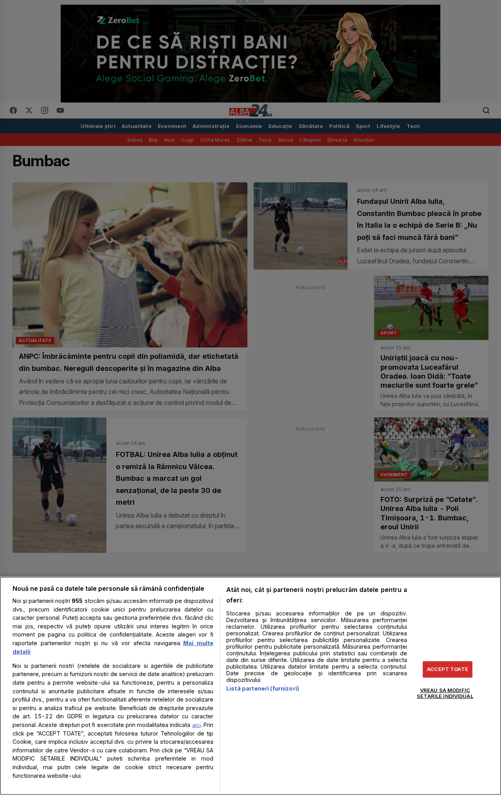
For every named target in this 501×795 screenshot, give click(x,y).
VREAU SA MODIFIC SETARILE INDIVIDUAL (445, 693)
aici (196, 725)
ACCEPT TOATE (447, 669)
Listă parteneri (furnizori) (262, 688)
